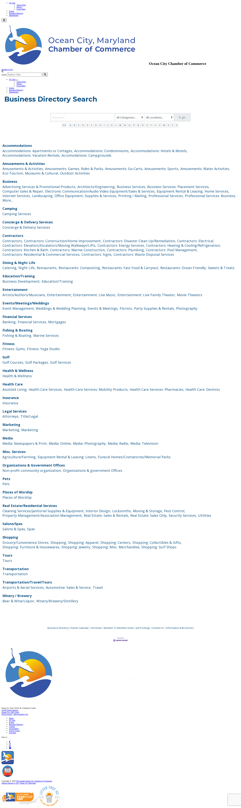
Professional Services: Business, (210, 195)
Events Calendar (80, 628)
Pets (6, 478)
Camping (9, 208)
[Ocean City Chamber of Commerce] (75, 63)
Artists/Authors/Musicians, (24, 295)
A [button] (70, 125)
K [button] (111, 125)
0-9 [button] (64, 125)
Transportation (15, 569)
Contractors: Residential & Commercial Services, (41, 254)
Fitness (8, 343)
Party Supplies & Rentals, (154, 308)
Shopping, (58, 542)
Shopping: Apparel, (83, 542)
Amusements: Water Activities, (205, 168)
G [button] (96, 125)
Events (11, 11)
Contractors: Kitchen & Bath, (25, 250)
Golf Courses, (13, 362)
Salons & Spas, (14, 529)
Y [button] (172, 125)
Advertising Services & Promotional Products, (39, 186)
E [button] (87, 125)
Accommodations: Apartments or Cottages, (37, 151)
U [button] (155, 125)
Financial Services (17, 316)
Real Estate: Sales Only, (149, 515)
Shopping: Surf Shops (158, 547)
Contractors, (12, 241)
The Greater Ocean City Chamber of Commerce (34, 781)
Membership (13, 15)
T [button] (151, 125)
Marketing (11, 424)
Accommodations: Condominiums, (102, 151)
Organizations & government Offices (92, 470)
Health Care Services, (46, 389)
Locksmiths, (122, 511)
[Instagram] (10, 744)
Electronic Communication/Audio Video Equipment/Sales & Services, (100, 191)
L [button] (115, 125)
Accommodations (17, 145)
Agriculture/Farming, (19, 457)
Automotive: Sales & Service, (69, 587)
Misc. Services (14, 451)
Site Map (12, 733)
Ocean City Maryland (28, 783)
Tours (7, 555)
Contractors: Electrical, (195, 241)
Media (7, 438)
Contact (12, 726)
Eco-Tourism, (13, 173)
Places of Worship (17, 492)
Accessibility (14, 729)
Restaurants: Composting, (80, 268)
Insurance (10, 397)
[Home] (98, 700)
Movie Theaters (189, 295)
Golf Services (60, 362)
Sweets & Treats (221, 268)
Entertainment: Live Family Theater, (146, 295)
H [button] (100, 125)
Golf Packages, (37, 362)
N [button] (125, 125)
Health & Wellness (17, 370)
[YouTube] (10, 748)
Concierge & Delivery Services (27, 222)
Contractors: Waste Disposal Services (144, 254)
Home (11, 718)
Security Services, (183, 515)
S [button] (147, 125)
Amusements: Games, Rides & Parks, (74, 168)
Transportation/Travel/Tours (27, 582)
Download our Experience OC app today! (29, 763)
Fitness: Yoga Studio (43, 349)
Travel (98, 587)
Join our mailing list (21, 777)
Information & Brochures (180, 628)
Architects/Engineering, (96, 186)
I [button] (104, 125)
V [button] (159, 125)
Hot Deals (96, 628)
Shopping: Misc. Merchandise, (116, 547)
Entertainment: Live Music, (94, 295)
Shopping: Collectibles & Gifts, (157, 542)
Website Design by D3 (10, 783)
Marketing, (11, 430)
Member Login (7, 69)
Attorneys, (10, 416)
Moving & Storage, (148, 511)
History (19, 7)
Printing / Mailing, (132, 195)
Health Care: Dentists (202, 389)
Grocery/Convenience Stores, (25, 542)
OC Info (12, 3)
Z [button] (176, 125)
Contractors (12, 235)
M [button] (120, 125)
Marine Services (46, 335)
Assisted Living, (14, 389)
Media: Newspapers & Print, (25, 443)
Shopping (10, 537)
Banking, (9, 322)
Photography (186, 308)
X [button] (168, 125)
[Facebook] (9, 742)
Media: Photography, (90, 443)
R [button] (142, 125)
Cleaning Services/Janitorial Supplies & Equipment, (43, 511)
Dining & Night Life (18, 262)
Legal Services (14, 411)
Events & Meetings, (103, 308)
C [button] (78, 125)
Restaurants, (47, 268)
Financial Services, (32, 322)
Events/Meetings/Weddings (25, 303)
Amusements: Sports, (161, 168)
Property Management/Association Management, (42, 515)
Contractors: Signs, (97, 254)
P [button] (133, 125)
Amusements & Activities (23, 163)
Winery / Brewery (17, 595)
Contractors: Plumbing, (126, 250)
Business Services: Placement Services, (178, 186)
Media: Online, (60, 443)
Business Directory (16, 13)
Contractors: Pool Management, (172, 250)
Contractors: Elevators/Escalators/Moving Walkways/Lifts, (49, 245)
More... (7, 200)
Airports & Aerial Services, (23, 587)
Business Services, (131, 186)
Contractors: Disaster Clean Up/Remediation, (139, 241)
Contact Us (158, 628)
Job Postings (143, 628)
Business (9, 181)
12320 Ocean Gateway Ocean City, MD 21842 (10, 711)
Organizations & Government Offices (33, 465)
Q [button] (138, 125)
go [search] (183, 117)
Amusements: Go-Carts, (124, 168)
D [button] (83, 125)
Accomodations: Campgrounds (86, 155)
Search (4, 75)
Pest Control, (174, 511)
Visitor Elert (21, 5)
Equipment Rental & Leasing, (180, 191)
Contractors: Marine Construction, (78, 250)
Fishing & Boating (17, 330)
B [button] (74, 125)
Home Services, (217, 191)
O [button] (129, 125)
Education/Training (18, 276)
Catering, (9, 268)
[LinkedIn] (10, 746)
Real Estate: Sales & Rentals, (106, 515)
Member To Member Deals (119, 628)
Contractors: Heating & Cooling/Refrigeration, (183, 245)
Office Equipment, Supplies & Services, (86, 195)
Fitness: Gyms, (14, 349)
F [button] (91, 125)
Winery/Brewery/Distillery (57, 601)
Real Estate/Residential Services (29, 505)
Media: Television (144, 443)
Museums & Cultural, (42, 173)
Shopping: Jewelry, (76, 547)
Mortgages (57, 322)
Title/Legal (29, 416)
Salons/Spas (12, 523)
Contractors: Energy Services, (121, 245)
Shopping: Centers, (115, 542)
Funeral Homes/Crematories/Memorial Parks (134, 457)
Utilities (204, 515)
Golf (6, 357)
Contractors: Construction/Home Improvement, (63, 241)
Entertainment (15, 289)
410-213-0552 (7, 714)
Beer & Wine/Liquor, (18, 601)
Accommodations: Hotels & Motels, (159, 151)
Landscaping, (42, 195)
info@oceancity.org (21, 714)
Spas (31, 529)
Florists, (126, 308)
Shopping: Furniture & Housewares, (31, 547)
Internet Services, (16, 195)
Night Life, (27, 268)
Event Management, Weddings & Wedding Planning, (44, 308)
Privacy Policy (14, 731)
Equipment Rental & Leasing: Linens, (67, 457)
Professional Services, (166, 195)
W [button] (164, 125)
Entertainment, (59, 295)
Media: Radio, (118, 443)
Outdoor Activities (75, 173)
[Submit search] (45, 75)
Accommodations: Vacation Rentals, (31, 155)
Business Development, (21, 281)
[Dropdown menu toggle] (16, 80)
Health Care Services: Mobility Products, (96, 389)
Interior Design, (98, 511)
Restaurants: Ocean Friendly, (183, 268)
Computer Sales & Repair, (23, 191)
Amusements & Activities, (23, 168)
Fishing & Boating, (17, 335)
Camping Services (16, 214)
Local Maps (21, 9)
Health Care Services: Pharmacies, (157, 389)
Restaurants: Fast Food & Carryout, (130, 268)
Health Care (12, 384)
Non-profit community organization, (32, 470)
